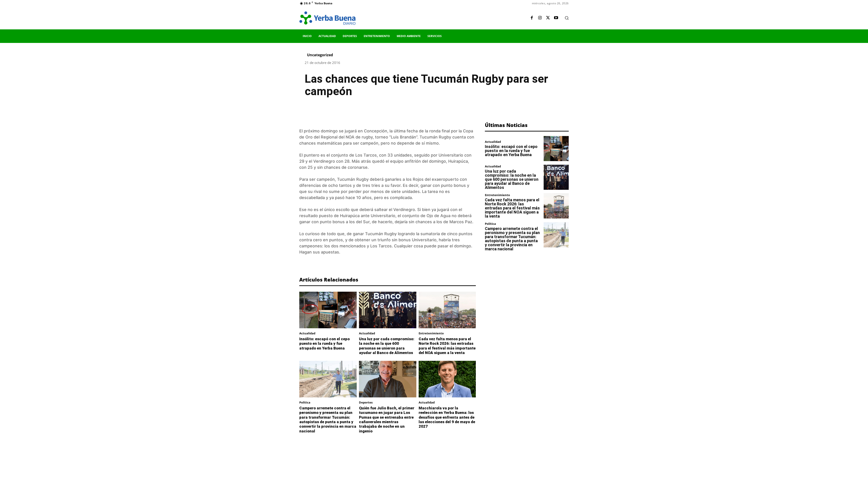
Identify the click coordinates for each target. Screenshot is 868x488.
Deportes (366, 402)
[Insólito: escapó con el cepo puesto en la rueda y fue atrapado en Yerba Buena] (328, 310)
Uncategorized (320, 55)
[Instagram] (540, 18)
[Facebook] (532, 18)
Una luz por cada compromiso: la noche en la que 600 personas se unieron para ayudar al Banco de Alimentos (386, 346)
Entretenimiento (431, 333)
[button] (567, 18)
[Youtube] (556, 18)
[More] (419, 111)
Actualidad (307, 333)
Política (304, 402)
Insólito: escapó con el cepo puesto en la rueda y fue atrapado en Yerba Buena (324, 343)
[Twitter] (548, 18)
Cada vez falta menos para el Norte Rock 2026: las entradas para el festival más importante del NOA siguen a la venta (447, 346)
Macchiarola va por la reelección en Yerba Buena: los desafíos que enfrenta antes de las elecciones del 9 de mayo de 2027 (447, 417)
